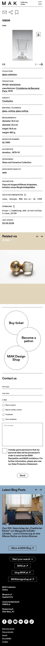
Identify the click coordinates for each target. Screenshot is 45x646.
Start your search (21, 559)
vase (4, 172)
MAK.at (21, 565)
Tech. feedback (10, 419)
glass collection (9, 74)
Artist (6, 240)
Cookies (5, 642)
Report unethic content (13, 409)
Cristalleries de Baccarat (27, 88)
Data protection (7, 632)
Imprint (4, 635)
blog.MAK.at (21, 572)
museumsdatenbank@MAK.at (10, 603)
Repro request (10, 405)
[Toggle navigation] (40, 3)
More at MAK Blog (21, 548)
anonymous (15, 84)
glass (4, 111)
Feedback (9, 414)
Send (22, 475)
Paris (4, 91)
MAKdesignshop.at (21, 579)
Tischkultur (7, 101)
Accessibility (6, 638)
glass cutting (22, 111)
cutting (11, 111)
